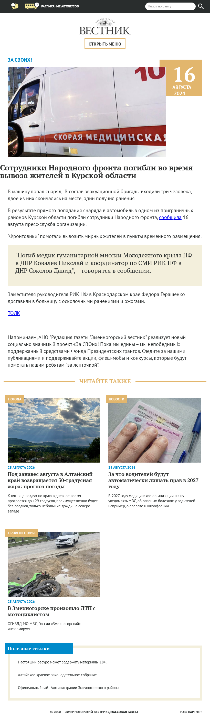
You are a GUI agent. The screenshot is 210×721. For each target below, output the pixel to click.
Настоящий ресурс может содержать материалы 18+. (62, 662)
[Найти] (201, 6)
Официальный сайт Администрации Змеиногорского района (68, 687)
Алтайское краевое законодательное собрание (57, 674)
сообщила (170, 217)
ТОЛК (14, 313)
